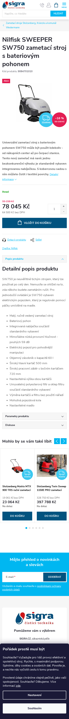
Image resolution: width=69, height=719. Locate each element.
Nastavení (34, 695)
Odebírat (54, 577)
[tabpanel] (17, 486)
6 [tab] (43, 528)
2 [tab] (30, 528)
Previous (57, 441)
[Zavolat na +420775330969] (42, 5)
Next (64, 441)
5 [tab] (39, 528)
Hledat (58, 13)
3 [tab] (33, 528)
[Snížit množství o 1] (64, 211)
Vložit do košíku (37, 223)
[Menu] (64, 5)
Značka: (10, 248)
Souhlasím (35, 708)
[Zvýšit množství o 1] (64, 206)
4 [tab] (36, 528)
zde (18, 686)
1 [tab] (26, 528)
